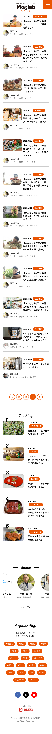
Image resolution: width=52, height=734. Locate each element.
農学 (44, 644)
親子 (10, 665)
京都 (32, 665)
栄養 (21, 665)
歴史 (22, 644)
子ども (13, 658)
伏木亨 (37, 651)
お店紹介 (20, 680)
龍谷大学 (38, 658)
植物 (42, 672)
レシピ (34, 680)
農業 (11, 672)
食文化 (10, 644)
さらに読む (26, 607)
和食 (25, 658)
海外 (25, 651)
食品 (33, 644)
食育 (22, 672)
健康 (14, 651)
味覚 (43, 665)
